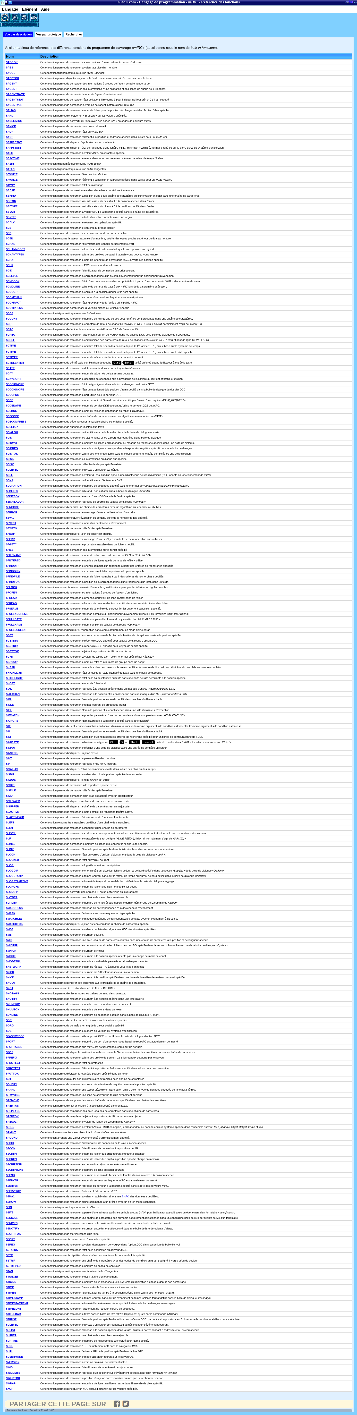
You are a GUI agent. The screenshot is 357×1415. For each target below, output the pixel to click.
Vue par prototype (48, 34)
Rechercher (74, 34)
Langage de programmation (162, 2)
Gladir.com (127, 2)
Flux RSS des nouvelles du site (9, 3)
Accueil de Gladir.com (2, 2)
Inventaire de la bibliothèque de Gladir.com (351, 1)
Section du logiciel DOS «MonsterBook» (347, 3)
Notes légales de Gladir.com (5, 3)
